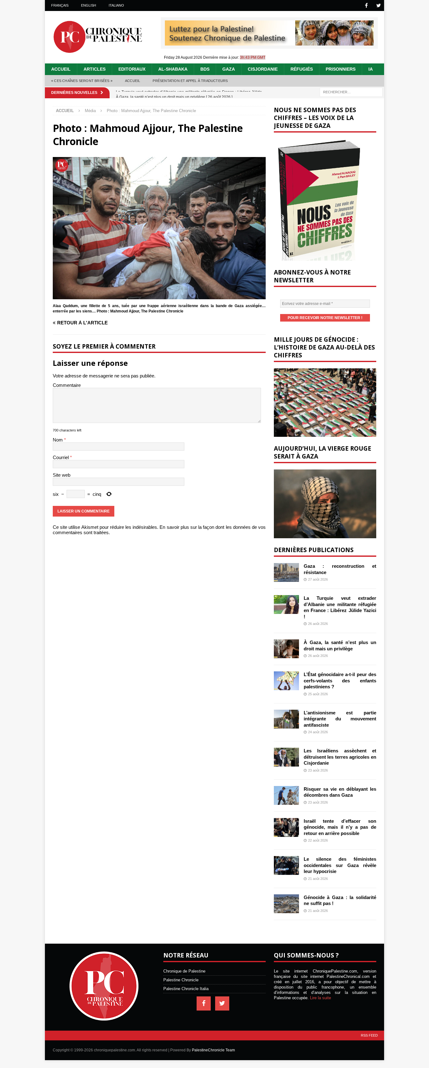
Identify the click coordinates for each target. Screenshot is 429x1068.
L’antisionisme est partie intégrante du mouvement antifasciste (340, 719)
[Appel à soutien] (269, 43)
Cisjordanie (263, 69)
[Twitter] (378, 5)
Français (59, 5)
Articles (95, 69)
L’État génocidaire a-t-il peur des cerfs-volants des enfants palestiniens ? (340, 680)
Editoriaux (131, 69)
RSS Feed (369, 1035)
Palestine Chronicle (180, 980)
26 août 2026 (318, 624)
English (88, 5)
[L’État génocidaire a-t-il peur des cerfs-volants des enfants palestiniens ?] (286, 680)
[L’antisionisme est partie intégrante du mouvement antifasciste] (286, 719)
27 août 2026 (318, 579)
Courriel (61, 457)
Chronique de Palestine (184, 971)
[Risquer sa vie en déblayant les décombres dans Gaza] (286, 795)
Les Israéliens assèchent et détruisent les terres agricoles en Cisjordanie (340, 757)
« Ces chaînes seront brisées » (81, 81)
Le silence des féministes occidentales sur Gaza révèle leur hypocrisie (340, 865)
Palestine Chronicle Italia (186, 988)
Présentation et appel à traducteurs (190, 81)
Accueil (61, 69)
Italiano (116, 5)
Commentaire (67, 385)
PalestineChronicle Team (213, 1050)
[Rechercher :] (351, 91)
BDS (204, 69)
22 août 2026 (318, 840)
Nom (58, 439)
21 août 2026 (318, 879)
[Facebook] (366, 5)
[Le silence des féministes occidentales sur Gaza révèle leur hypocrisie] (286, 865)
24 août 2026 (318, 732)
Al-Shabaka (172, 69)
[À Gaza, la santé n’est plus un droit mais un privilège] (286, 648)
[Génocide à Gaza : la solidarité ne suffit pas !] (286, 903)
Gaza (228, 69)
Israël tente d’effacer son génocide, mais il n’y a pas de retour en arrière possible (340, 827)
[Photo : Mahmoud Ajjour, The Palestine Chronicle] (159, 296)
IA (370, 69)
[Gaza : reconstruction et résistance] (286, 572)
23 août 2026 (318, 770)
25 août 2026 (318, 694)
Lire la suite (320, 997)
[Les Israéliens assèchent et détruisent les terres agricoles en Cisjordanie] (286, 757)
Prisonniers (341, 69)
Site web (61, 475)
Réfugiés (302, 69)
